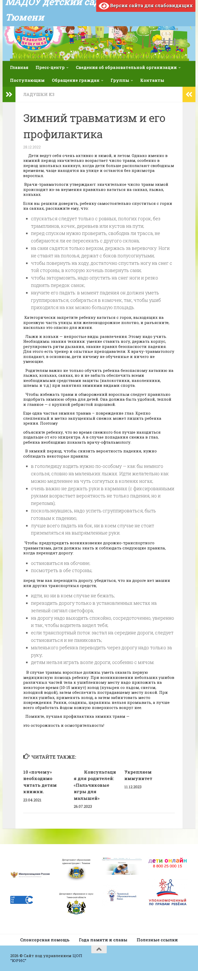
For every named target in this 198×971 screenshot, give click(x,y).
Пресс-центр (50, 67)
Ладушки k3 (38, 94)
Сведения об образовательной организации (126, 67)
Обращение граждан (76, 80)
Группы (120, 80)
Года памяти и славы (103, 939)
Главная (19, 67)
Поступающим (27, 80)
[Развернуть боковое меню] (9, 94)
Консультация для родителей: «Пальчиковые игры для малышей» (95, 785)
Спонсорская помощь (45, 939)
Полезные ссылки (157, 939)
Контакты (152, 80)
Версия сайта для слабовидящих (151, 5)
